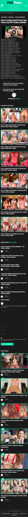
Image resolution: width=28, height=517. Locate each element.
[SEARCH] (26, 6)
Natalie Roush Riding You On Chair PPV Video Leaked (14, 283)
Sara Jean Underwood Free (10, 42)
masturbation (12, 39)
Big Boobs (4, 122)
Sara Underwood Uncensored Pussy (12, 76)
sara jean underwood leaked (10, 43)
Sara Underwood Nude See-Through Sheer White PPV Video (13, 147)
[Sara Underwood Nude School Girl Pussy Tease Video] (14, 224)
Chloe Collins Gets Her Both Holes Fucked (12, 421)
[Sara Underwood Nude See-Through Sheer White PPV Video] (14, 137)
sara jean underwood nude (10, 46)
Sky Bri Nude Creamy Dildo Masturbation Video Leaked (10, 265)
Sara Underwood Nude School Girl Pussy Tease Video (12, 234)
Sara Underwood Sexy (8, 73)
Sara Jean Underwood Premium (11, 51)
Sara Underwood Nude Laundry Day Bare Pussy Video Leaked (13, 126)
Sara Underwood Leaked (9, 58)
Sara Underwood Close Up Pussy (12, 55)
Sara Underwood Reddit (9, 72)
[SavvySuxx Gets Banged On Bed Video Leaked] (14, 486)
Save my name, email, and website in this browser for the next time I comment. (14, 340)
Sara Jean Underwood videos (10, 52)
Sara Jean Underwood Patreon (11, 48)
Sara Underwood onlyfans (10, 63)
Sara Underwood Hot (8, 57)
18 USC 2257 (23, 513)
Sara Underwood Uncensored (11, 75)
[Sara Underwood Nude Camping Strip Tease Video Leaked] (14, 181)
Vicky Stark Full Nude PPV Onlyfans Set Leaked (14, 396)
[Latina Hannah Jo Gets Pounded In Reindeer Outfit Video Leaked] (14, 361)
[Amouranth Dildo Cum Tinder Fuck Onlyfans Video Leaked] (14, 461)
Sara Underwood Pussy (9, 67)
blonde (4, 39)
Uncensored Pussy (19, 78)
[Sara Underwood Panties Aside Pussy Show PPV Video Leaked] (14, 159)
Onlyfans (11, 122)
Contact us (14, 515)
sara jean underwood (8, 40)
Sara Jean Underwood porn (10, 49)
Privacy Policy (15, 513)
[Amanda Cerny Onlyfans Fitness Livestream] (14, 436)
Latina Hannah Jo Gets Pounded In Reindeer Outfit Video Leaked (12, 371)
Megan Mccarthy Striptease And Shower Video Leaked (12, 256)
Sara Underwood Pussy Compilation (13, 69)
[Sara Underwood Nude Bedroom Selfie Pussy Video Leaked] (14, 202)
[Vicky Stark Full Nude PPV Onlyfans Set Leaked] (14, 386)
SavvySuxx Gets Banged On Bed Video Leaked (14, 496)
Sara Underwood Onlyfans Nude (11, 64)
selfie (3, 78)
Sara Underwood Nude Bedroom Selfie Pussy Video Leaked (14, 213)
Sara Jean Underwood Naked (10, 45)
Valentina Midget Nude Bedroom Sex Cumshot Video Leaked (13, 274)
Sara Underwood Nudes (9, 61)
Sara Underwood (7, 54)
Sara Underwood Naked (9, 60)
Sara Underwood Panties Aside (11, 66)
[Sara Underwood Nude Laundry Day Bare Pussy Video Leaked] (14, 115)
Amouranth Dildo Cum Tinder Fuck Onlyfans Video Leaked (12, 471)
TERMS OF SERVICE (6, 513)
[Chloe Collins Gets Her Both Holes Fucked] (14, 411)
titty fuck (10, 78)
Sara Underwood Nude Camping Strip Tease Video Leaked (14, 191)
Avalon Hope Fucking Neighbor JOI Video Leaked (12, 247)
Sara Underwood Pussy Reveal (11, 70)
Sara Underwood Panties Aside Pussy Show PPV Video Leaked (13, 169)
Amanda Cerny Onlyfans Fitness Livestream (12, 446)
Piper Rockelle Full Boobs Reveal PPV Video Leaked (13, 292)
